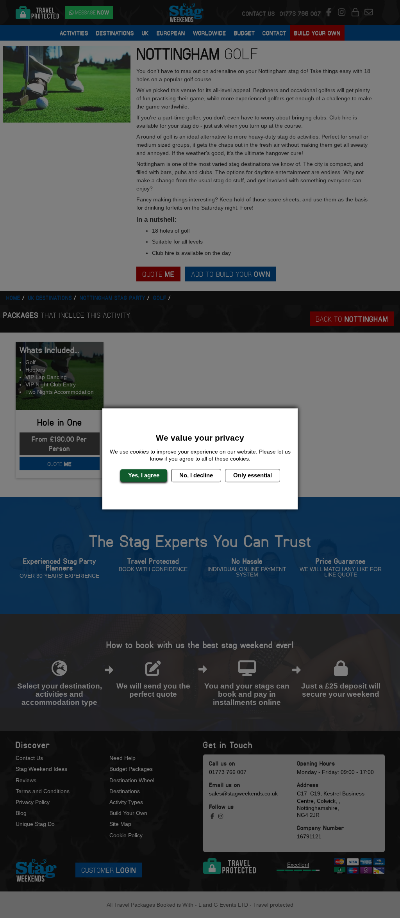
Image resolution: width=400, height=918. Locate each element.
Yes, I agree (143, 475)
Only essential (252, 475)
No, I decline (196, 475)
